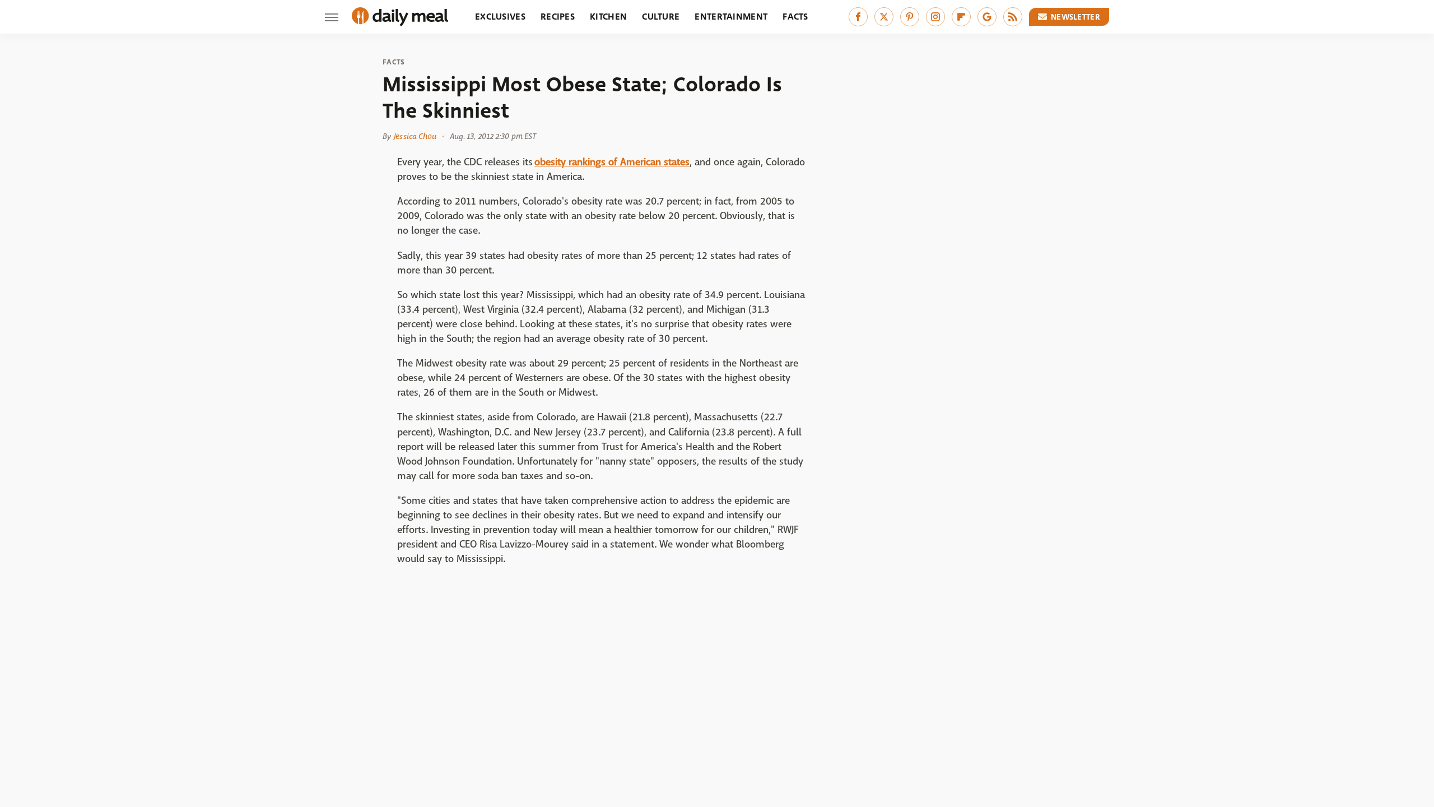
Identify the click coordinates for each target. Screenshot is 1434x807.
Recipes (558, 16)
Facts (795, 16)
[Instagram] (935, 16)
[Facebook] (858, 16)
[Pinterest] (909, 16)
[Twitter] (883, 16)
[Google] (987, 16)
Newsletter (1075, 16)
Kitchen (608, 16)
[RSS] (1012, 16)
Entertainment (731, 16)
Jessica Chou (415, 136)
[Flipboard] (961, 16)
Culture (660, 16)
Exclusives (500, 16)
